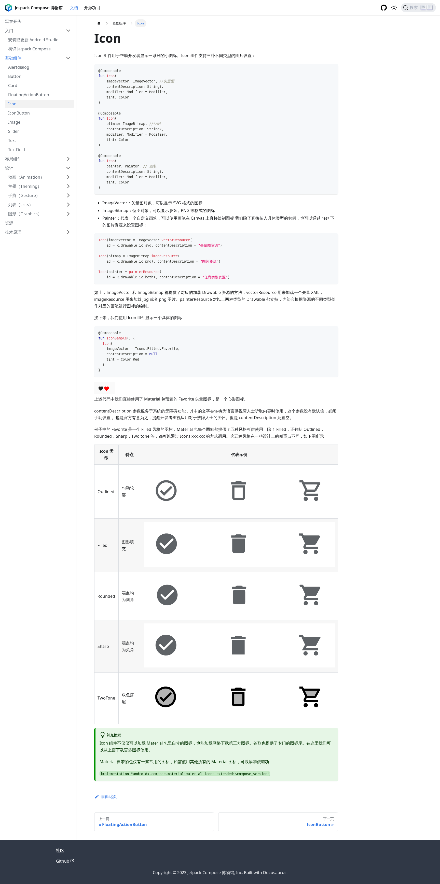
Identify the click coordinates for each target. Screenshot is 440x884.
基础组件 (13, 58)
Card (12, 85)
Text (12, 140)
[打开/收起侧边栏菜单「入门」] (68, 30)
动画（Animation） (26, 177)
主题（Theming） (25, 186)
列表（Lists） (20, 204)
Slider (13, 131)
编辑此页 (109, 796)
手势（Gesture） (24, 195)
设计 (9, 168)
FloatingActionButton (28, 94)
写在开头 (13, 21)
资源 (9, 223)
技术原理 (13, 232)
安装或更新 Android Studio (33, 39)
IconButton (19, 113)
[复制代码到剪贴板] (332, 70)
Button (14, 76)
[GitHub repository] (384, 8)
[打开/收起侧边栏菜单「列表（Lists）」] (68, 205)
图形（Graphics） (25, 214)
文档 (74, 7)
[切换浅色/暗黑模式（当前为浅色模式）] (394, 8)
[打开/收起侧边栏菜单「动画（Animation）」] (68, 177)
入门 (9, 30)
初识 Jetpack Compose (29, 49)
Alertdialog (18, 67)
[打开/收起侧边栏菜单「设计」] (68, 168)
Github (62, 861)
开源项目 (92, 7)
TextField (16, 149)
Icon (12, 104)
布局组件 (13, 159)
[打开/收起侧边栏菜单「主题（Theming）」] (68, 186)
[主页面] (99, 23)
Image (14, 122)
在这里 (312, 743)
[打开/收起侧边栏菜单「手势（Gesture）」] (68, 195)
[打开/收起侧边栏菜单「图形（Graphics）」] (68, 214)
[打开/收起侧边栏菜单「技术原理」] (68, 232)
